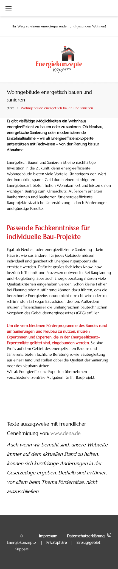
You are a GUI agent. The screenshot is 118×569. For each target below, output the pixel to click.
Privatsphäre (56, 542)
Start (10, 108)
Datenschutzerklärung (86, 535)
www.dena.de (65, 433)
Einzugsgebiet (88, 542)
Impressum (48, 535)
